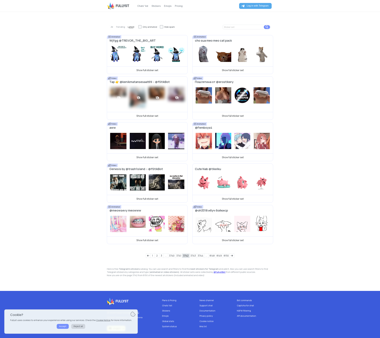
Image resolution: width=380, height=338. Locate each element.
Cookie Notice (103, 320)
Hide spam (169, 26)
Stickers (156, 6)
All (112, 26)
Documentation (207, 310)
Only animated (150, 26)
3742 (186, 255)
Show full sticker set (147, 70)
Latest (131, 26)
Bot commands (244, 300)
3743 (193, 255)
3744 (200, 255)
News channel (207, 300)
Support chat (206, 305)
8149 (219, 255)
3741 (178, 255)
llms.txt (203, 326)
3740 (171, 255)
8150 (226, 255)
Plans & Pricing (169, 300)
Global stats (168, 321)
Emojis (167, 6)
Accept (62, 326)
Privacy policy (206, 315)
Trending (120, 26)
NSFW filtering (244, 310)
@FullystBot (219, 272)
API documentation (246, 315)
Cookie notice (207, 321)
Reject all (78, 326)
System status (169, 326)
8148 (212, 255)
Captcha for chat (245, 305)
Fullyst (122, 6)
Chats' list (142, 6)
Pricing (179, 6)
